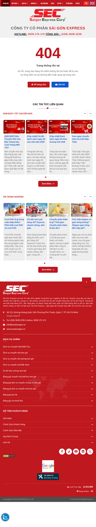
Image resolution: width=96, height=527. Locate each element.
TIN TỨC (59, 3)
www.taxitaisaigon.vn (15, 329)
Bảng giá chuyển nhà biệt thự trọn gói (19, 377)
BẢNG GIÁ (33, 3)
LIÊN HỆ (78, 3)
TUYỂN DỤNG (69, 3)
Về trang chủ (39, 84)
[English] (92, 3)
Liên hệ (61, 84)
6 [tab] (53, 263)
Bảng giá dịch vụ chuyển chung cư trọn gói (22, 383)
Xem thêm (46, 184)
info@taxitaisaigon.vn (16, 325)
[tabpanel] (15, 147)
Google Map (12, 316)
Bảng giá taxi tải (10, 395)
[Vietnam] (86, 3)
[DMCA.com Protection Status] (9, 456)
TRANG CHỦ (6, 3)
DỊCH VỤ (24, 3)
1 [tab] (43, 177)
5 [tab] (52, 177)
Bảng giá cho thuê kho (13, 401)
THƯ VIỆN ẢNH (44, 3)
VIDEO (52, 3)
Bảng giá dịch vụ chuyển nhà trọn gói (19, 389)
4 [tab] (50, 177)
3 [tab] (48, 177)
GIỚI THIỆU (14, 3)
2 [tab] (45, 177)
